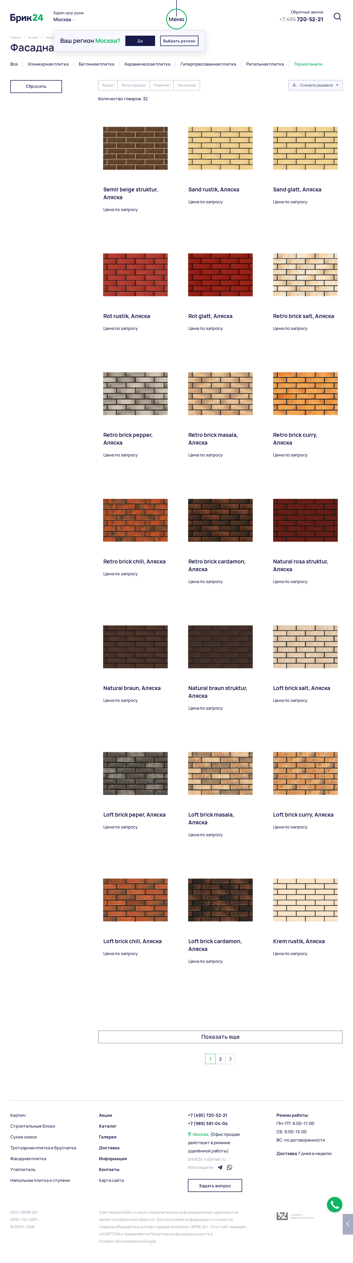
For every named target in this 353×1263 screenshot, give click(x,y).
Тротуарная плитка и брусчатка (43, 1148)
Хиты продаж (133, 85)
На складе (187, 85)
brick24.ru (127, 1212)
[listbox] (315, 85)
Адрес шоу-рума (68, 13)
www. (113, 1212)
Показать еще (220, 1036)
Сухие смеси (23, 1137)
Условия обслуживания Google (127, 1241)
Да (140, 40)
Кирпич (18, 1115)
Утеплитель (22, 1169)
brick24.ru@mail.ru (207, 1159)
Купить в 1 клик (118, 1002)
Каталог (108, 1126)
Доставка (109, 1148)
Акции (107, 85)
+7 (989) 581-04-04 (208, 1123)
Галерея (108, 1137)
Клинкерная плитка (48, 64)
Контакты (109, 1169)
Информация (113, 1158)
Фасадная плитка (28, 1158)
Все (14, 64)
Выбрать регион (179, 40)
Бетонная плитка (96, 64)
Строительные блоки (32, 1126)
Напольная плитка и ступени (40, 1180)
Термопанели (308, 64)
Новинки (162, 85)
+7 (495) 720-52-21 (207, 1115)
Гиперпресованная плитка (208, 64)
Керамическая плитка (147, 64)
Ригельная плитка (265, 64)
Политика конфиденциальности (180, 1233)
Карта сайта (111, 1180)
